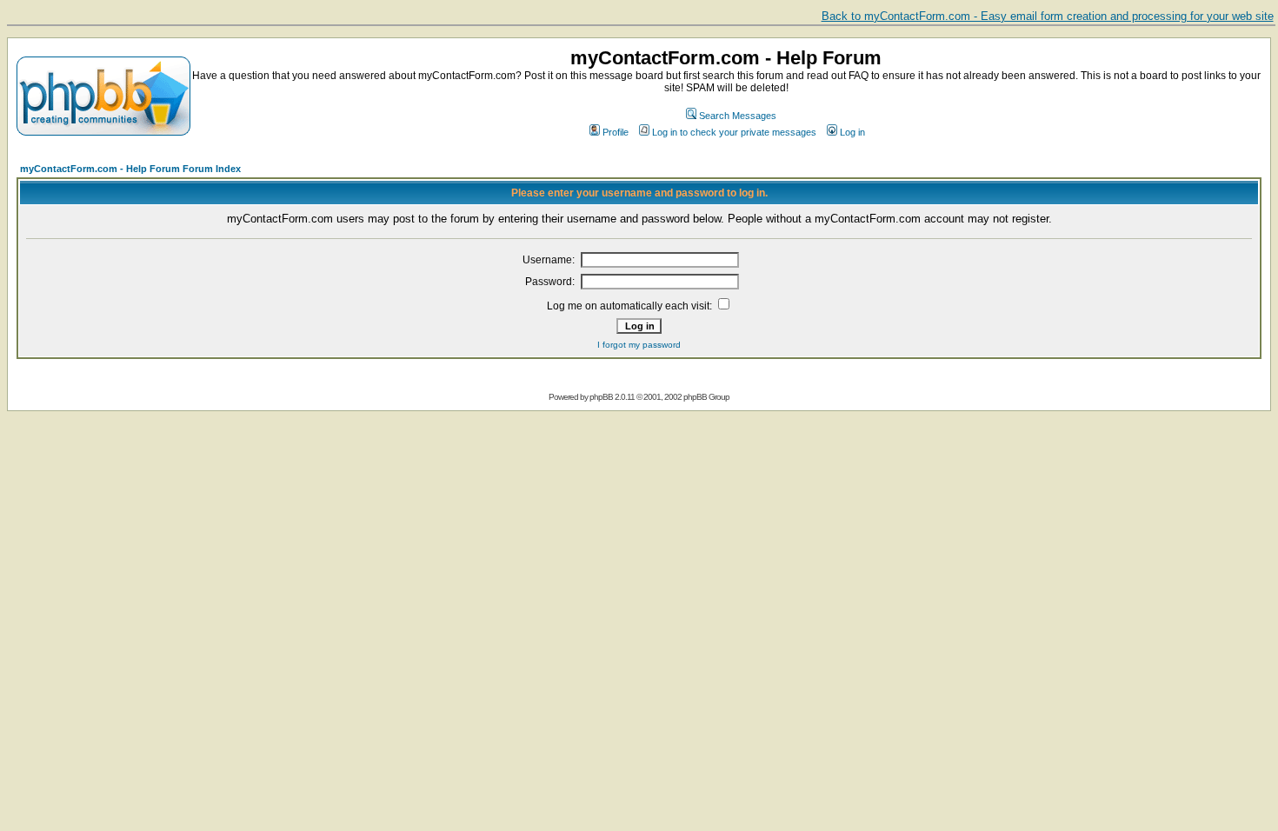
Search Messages (737, 115)
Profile (615, 132)
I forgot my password (639, 344)
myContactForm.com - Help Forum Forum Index (130, 168)
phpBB (601, 397)
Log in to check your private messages (734, 132)
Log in (852, 132)
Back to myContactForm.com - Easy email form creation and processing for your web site (1048, 16)
